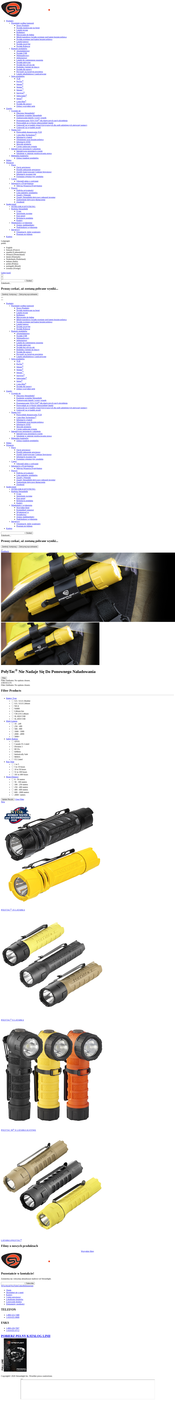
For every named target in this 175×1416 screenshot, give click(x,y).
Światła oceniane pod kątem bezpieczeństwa (34, 39)
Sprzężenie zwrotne (24, 213)
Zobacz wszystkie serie (25, 106)
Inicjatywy (15, 230)
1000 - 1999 (19, 731)
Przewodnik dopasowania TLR (29, 132)
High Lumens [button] (11, 721)
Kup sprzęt (20, 216)
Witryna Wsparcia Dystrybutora (29, 186)
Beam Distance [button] (12, 777)
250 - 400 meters (21, 787)
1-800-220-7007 (12, 1328)
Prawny (14, 188)
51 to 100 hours (20, 772)
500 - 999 (18, 729)
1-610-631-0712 (12, 1330)
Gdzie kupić (6, 273)
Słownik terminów (23, 144)
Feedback (5, 551)
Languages (5, 241)
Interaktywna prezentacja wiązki (29, 151)
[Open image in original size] (42, 16)
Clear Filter (19, 799)
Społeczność (11, 487)
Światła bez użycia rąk (25, 65)
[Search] (2, 275)
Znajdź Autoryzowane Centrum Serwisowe (34, 172)
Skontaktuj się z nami (14, 1292)
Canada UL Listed (21, 744)
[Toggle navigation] (2, 299)
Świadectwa (21, 514)
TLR (18, 79)
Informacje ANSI (23, 142)
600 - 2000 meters (21, 792)
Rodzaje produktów (19, 48)
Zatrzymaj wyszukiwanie (28, 294)
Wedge (19, 87)
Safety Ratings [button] (12, 739)
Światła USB (21, 53)
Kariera (9, 236)
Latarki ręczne (22, 30)
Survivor (20, 93)
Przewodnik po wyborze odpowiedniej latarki (34, 123)
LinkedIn (21, 1286)
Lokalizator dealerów (14, 1299)
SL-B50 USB (19, 719)
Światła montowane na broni (28, 28)
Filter (4, 678)
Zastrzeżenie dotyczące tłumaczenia (30, 200)
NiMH (17, 708)
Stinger (19, 84)
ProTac (19, 81)
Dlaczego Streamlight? (25, 113)
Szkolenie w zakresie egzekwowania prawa (34, 153)
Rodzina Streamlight (19, 209)
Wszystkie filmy (87, 1251)
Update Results (7, 799)
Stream (20, 90)
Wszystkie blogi (22, 508)
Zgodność (20, 202)
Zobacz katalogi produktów (27, 158)
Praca (13, 165)
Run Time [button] (10, 762)
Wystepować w (22, 512)
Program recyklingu (24, 234)
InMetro (17, 752)
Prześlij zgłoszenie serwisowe (28, 169)
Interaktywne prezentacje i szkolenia (26, 149)
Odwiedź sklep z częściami (27, 181)
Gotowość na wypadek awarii (28, 127)
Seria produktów (18, 76)
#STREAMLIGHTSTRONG (23, 206)
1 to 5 (16, 764)
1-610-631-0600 (12, 1317)
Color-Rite (21, 101)
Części (14, 179)
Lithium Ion (19, 711)
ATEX (17, 741)
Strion (19, 99)
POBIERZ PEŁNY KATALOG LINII (25, 1336)
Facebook (7, 1286)
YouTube (14, 1286)
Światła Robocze (23, 46)
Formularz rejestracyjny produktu (29, 176)
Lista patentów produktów (27, 193)
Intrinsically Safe (21, 754)
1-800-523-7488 (12, 1315)
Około (8, 1290)
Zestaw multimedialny (25, 225)
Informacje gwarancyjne (26, 174)
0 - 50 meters (19, 779)
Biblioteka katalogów (20, 156)
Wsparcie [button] (10, 163)
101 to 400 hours (21, 774)
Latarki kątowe (22, 42)
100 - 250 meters (21, 784)
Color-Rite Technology (26, 135)
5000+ (17, 736)
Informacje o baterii (24, 137)
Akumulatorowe (23, 51)
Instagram (29, 1286)
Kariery (19, 220)
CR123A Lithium (21, 714)
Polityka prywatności (24, 190)
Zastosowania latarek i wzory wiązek (31, 118)
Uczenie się (16, 111)
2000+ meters (19, 795)
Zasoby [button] (9, 108)
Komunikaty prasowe (25, 510)
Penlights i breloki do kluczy (27, 67)
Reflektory (20, 32)
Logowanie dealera (14, 1302)
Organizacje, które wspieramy (28, 232)
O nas (18, 211)
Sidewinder (21, 96)
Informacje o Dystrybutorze (22, 183)
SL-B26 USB (19, 716)
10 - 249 (17, 724)
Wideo (8, 160)
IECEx (17, 749)
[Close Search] (2, 297)
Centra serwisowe (13, 1297)
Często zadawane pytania (26, 146)
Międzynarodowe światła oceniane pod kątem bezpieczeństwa (41, 37)
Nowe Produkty (22, 25)
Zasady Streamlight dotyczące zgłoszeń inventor (35, 197)
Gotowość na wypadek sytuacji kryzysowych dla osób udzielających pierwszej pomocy (51, 125)
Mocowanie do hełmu (25, 35)
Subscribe (30, 1283)
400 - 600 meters (21, 790)
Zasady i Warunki (23, 195)
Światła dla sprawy (24, 69)
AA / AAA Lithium (22, 703)
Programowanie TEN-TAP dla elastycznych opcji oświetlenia (42, 120)
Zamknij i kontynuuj (9, 294)
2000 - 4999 (19, 734)
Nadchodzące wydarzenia (26, 227)
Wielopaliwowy (22, 55)
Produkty (10, 303)
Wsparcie (10, 445)
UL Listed (18, 759)
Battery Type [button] (11, 698)
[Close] (2, 549)
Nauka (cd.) (16, 130)
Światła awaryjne (23, 44)
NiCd (16, 706)
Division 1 (18, 746)
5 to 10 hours (19, 767)
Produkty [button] (10, 21)
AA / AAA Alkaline (22, 701)
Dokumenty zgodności (15, 1304)
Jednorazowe (21, 58)
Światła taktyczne (23, 62)
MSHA (17, 757)
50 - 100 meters (20, 782)
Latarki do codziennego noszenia (29, 60)
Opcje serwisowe (23, 167)
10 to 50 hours (20, 769)
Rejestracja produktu (24, 218)
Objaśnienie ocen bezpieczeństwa (30, 139)
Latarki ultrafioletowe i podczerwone (31, 74)
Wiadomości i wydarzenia (21, 223)
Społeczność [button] (11, 204)
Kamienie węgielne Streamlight (29, 115)
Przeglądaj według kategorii (22, 23)
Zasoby (9, 391)
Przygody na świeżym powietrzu (29, 72)
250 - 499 (18, 726)
